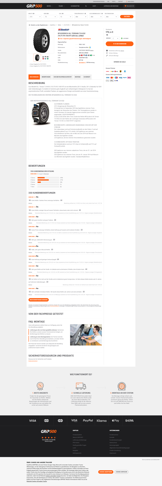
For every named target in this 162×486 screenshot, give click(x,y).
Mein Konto (131, 1)
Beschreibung (34, 77)
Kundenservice (114, 435)
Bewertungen (46, 77)
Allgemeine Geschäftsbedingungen (120, 448)
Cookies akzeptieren (105, 472)
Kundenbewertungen (98, 1)
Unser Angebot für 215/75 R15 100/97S (40, 66)
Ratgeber (75, 450)
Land (74, 448)
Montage (77, 77)
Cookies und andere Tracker (53, 476)
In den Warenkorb (120, 44)
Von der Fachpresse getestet (63, 77)
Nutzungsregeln (114, 445)
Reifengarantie (77, 453)
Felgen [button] (61, 6)
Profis (113, 1)
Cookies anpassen (121, 472)
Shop (94, 6)
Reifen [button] (49, 6)
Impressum (113, 453)
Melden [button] (30, 203)
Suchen (127, 16)
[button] (93, 213)
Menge (108, 38)
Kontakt (120, 1)
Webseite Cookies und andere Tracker (37, 481)
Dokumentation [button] (33, 361)
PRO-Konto (76, 442)
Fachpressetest (77, 435)
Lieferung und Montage (111, 6)
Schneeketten (75, 6)
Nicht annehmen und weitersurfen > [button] (151, 459)
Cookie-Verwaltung (115, 450)
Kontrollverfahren (54, 306)
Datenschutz (113, 442)
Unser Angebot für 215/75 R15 (38, 64)
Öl (86, 6)
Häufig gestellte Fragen (79, 445)
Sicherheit (87, 77)
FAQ (108, 1)
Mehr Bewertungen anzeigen (39, 299)
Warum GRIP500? (78, 437)
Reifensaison (109, 13)
